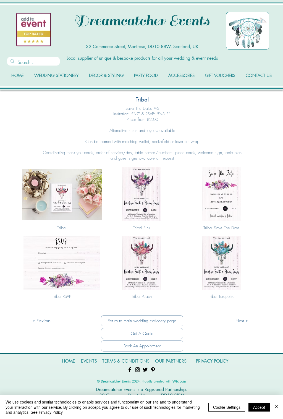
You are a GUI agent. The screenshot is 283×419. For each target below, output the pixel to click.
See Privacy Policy (47, 412)
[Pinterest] (153, 369)
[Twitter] (145, 369)
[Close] (276, 407)
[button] (62, 201)
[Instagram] (137, 369)
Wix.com (179, 381)
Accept (259, 407)
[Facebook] (130, 369)
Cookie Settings (226, 407)
